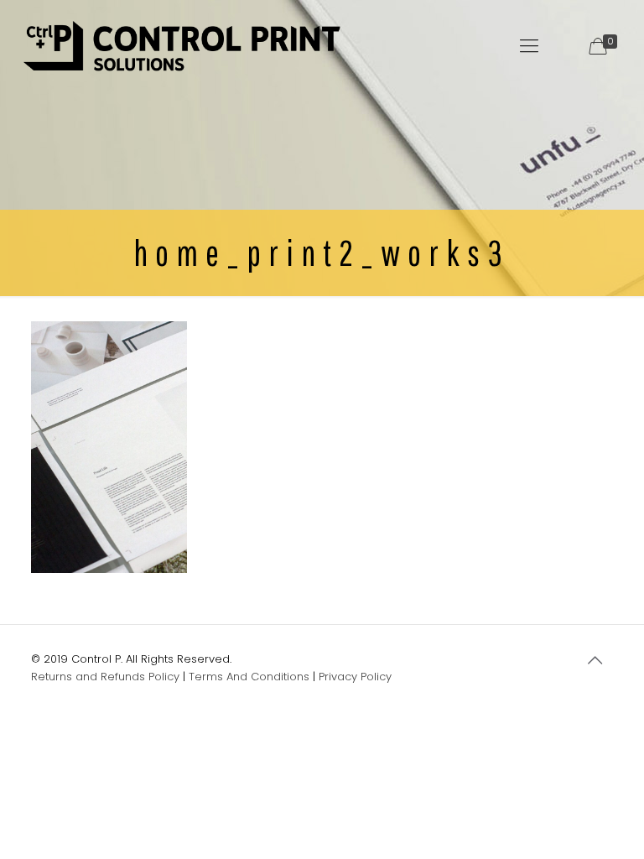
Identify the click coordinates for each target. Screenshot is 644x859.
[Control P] (182, 46)
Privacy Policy (355, 677)
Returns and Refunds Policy (105, 677)
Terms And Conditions (249, 677)
